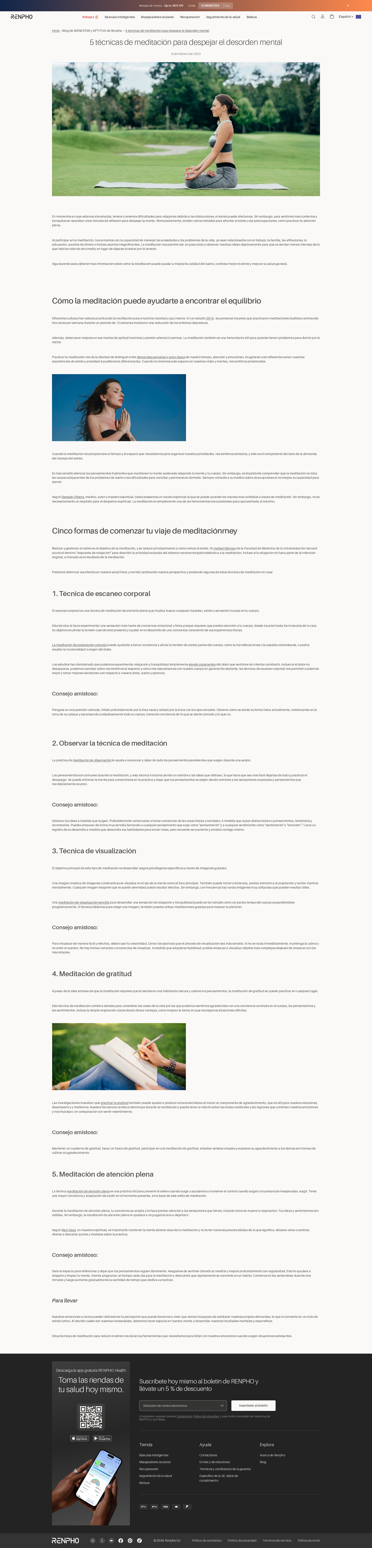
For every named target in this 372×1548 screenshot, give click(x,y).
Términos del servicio (277, 1540)
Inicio (56, 31)
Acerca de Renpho (272, 1455)
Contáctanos (208, 1455)
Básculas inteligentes (153, 1455)
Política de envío (309, 1540)
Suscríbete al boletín (253, 1405)
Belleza (144, 1483)
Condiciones (184, 1416)
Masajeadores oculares (155, 1462)
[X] (102, 1540)
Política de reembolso (206, 1540)
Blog (263, 1462)
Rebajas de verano (151, 5)
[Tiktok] (139, 1540)
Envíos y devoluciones (214, 1462)
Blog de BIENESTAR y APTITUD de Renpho (92, 31)
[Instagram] (92, 1540)
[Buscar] (313, 16)
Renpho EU (172, 1540)
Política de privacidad (206, 1416)
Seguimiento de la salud (155, 1476)
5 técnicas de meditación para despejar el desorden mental (167, 31)
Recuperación (148, 1469)
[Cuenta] (322, 16)
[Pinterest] (130, 1540)
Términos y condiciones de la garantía (224, 1469)
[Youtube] (111, 1540)
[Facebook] (120, 1540)
